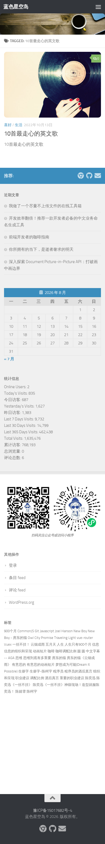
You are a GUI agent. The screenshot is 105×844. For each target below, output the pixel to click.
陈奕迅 (90, 678)
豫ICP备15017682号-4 (52, 810)
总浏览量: (13, 451)
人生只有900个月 (78, 644)
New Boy (80, 631)
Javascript (47, 631)
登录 (13, 565)
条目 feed (17, 577)
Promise (47, 638)
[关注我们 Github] (89, 175)
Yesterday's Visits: (19, 406)
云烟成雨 (38, 644)
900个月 (10, 631)
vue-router (85, 638)
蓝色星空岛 (16, 6)
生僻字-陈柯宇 (41, 671)
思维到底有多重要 (37, 658)
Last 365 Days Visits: (21, 432)
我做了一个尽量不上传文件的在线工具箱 (45, 205)
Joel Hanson (64, 631)
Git (37, 631)
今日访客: (13, 399)
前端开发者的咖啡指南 (29, 237)
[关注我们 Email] (97, 175)
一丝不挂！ (21, 644)
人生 (60, 644)
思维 (18, 658)
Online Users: (15, 386)
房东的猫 (59, 658)
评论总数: (13, 457)
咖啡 (51, 651)
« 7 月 (9, 358)
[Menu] (98, 6)
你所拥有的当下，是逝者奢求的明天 (41, 249)
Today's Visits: (16, 393)
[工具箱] (80, 175)
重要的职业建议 (72, 678)
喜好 (8, 125)
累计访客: (13, 444)
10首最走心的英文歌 (31, 133)
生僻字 (23, 671)
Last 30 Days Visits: (20, 425)
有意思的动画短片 (41, 665)
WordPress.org (21, 602)
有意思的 (19, 665)
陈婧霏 (20, 691)
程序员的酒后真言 (78, 671)
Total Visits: (14, 438)
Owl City (34, 638)
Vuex (8, 644)
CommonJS (26, 631)
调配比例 (37, 678)
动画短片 (40, 651)
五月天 (51, 644)
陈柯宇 (32, 691)
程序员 (58, 671)
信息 (95, 644)
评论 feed (17, 590)
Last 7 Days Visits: (19, 419)
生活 (18, 125)
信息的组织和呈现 (18, 651)
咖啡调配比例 (65, 651)
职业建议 (22, 678)
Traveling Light (65, 638)
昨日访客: (13, 412)
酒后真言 (52, 678)
